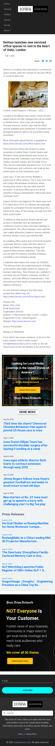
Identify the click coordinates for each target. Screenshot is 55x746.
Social (7, 25)
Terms (20, 734)
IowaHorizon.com (22, 742)
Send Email (14, 308)
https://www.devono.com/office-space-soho (24, 143)
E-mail (5, 680)
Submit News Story (27, 390)
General (7, 9)
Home (8, 3)
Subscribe (27, 690)
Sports (7, 19)
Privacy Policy (31, 734)
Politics (7, 14)
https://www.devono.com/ (24, 321)
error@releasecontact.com (16, 343)
